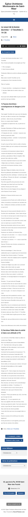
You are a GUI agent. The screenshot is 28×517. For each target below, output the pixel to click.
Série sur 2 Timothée (13, 429)
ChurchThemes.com (18, 512)
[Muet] (20, 46)
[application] (14, 46)
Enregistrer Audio (9, 52)
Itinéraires (21, 493)
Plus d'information (9, 493)
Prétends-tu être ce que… (13, 440)
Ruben (14, 37)
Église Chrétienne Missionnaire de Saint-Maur (14, 6)
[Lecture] (3, 46)
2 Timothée (6, 40)
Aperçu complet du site (14, 504)
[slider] (24, 46)
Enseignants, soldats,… (14, 436)
